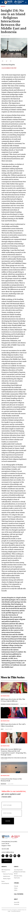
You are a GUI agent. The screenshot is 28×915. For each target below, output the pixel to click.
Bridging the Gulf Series (19, 871)
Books (3, 881)
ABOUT (16, 899)
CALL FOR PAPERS (18, 894)
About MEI (16, 902)
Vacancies (16, 904)
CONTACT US (7, 860)
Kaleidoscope (6, 876)
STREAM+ (16, 883)
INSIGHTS (4, 866)
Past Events (17, 877)
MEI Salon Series (18, 875)
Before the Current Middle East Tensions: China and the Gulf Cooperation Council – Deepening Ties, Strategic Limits (13, 752)
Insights (3, 6)
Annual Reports (5, 883)
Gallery (15, 890)
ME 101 (15, 873)
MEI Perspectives (5, 695)
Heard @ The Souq (8, 874)
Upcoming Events (18, 869)
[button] (2, 2)
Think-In (3, 871)
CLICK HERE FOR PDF (9, 68)
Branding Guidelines (16, 911)
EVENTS (16, 866)
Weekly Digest (6, 878)
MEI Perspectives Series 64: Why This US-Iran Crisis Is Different (13, 700)
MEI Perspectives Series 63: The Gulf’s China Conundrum (13, 725)
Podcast (16, 886)
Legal (9, 911)
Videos (15, 888)
